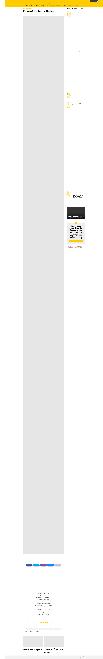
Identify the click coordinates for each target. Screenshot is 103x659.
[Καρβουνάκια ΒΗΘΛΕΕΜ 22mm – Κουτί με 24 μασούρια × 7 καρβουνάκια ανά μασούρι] (69, 196)
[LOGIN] (99, 1)
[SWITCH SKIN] (99, 5)
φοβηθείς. (37, 631)
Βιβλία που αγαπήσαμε (68, 5)
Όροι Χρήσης (78, 246)
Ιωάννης (25, 631)
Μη (28, 631)
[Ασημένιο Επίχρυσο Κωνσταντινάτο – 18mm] (69, 149)
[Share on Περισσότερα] (57, 565)
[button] (43, 579)
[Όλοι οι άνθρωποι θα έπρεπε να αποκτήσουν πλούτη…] (76, 213)
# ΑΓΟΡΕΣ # (76, 5)
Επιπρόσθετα (59, 5)
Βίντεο (46, 5)
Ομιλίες (42, 5)
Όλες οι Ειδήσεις (28, 5)
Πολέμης (32, 631)
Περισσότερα (52, 5)
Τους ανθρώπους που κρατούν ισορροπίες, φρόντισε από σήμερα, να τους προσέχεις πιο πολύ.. (32, 649)
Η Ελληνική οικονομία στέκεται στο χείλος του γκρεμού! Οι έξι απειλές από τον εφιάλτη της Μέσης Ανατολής (54, 650)
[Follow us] (101, 5)
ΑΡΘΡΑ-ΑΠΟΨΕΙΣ (43, 634)
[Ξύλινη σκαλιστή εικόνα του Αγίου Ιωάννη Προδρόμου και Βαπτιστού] (69, 104)
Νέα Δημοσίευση (94, 1)
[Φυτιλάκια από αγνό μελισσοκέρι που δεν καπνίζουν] (69, 51)
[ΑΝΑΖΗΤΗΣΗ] (101, 1)
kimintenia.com (32, 619)
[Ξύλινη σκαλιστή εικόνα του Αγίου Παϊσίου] (69, 96)
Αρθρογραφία (36, 5)
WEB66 (82, 657)
